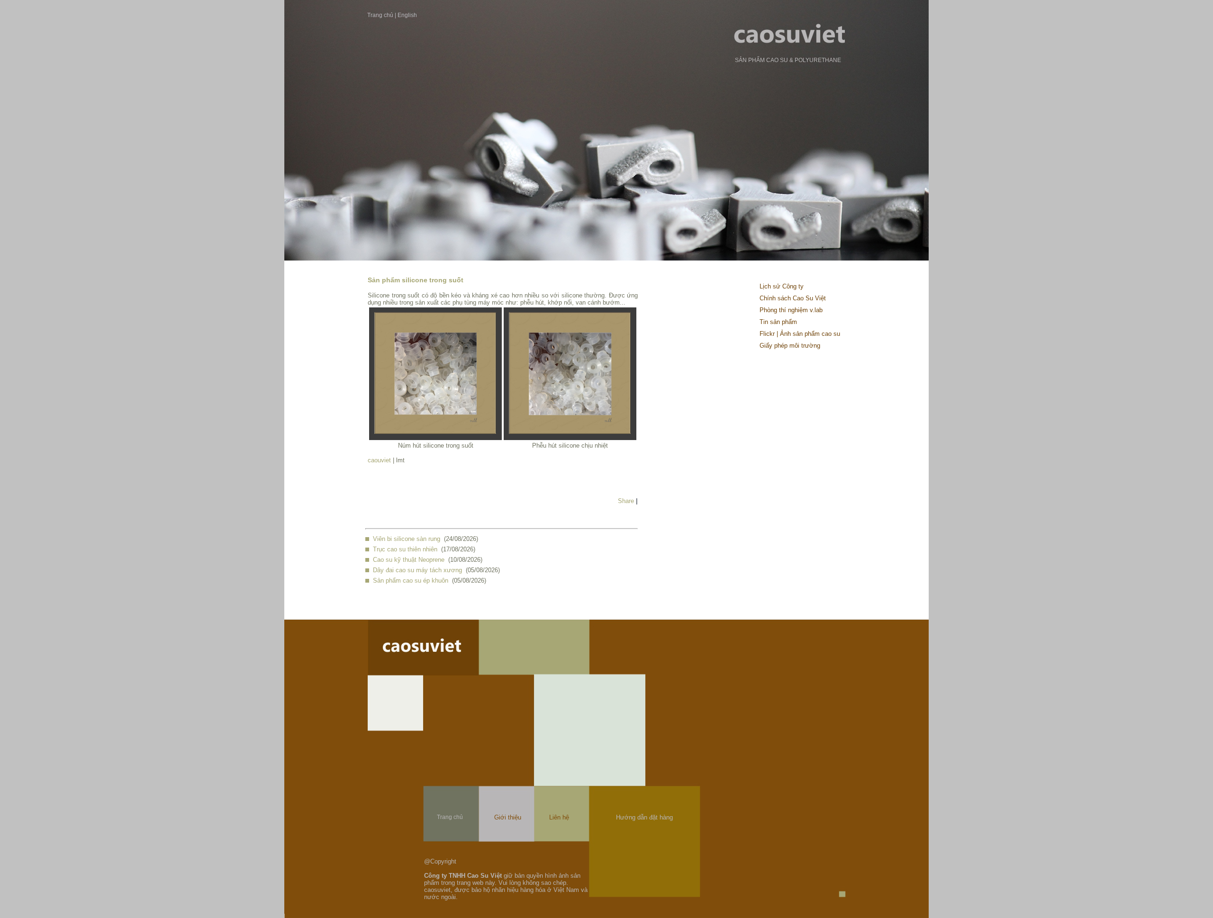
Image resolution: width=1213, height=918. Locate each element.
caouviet (379, 460)
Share (626, 500)
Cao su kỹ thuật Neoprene (408, 559)
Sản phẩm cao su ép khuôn (410, 580)
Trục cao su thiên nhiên (405, 549)
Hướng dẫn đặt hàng (644, 817)
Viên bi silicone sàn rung (406, 538)
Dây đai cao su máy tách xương (417, 570)
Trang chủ (380, 15)
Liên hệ (559, 817)
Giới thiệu (507, 817)
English (407, 15)
